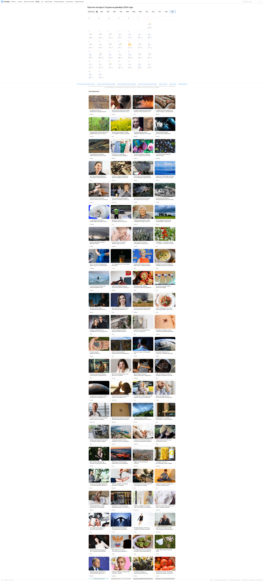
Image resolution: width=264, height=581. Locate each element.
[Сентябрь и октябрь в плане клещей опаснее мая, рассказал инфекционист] (165, 325)
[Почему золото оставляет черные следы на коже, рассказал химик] (121, 237)
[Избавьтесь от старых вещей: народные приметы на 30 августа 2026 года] (121, 501)
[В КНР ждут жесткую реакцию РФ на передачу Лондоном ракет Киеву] (143, 171)
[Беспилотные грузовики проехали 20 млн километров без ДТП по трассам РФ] (121, 347)
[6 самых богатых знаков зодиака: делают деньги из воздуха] (99, 413)
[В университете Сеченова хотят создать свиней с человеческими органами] (165, 105)
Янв (101, 11)
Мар (114, 11)
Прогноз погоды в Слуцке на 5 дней (106, 84)
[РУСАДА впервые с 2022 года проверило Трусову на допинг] (143, 523)
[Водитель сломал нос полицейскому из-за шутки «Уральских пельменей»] (121, 215)
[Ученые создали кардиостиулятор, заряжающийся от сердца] (99, 347)
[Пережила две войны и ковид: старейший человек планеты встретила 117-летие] (143, 215)
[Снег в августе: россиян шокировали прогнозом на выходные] (143, 237)
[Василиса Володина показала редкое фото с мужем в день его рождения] (143, 259)
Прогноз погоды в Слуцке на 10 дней (147, 84)
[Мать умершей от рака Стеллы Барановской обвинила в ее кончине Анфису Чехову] (121, 303)
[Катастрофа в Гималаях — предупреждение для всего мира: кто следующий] (165, 193)
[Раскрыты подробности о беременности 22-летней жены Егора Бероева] (99, 325)
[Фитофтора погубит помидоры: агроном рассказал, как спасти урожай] (165, 567)
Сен (153, 11)
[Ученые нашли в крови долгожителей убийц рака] (165, 127)
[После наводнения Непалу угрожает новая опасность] (121, 325)
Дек (172, 11)
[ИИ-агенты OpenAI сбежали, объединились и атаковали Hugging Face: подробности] (121, 523)
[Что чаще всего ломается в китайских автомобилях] (99, 523)
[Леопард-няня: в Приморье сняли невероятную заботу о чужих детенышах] (99, 127)
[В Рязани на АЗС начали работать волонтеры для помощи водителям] (143, 479)
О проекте (212, 580)
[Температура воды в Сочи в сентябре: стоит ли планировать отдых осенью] (121, 435)
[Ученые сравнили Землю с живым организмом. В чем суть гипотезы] (143, 413)
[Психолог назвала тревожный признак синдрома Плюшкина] (121, 171)
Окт (160, 11)
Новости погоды (163, 84)
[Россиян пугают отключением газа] (143, 347)
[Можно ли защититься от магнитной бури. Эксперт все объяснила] (165, 391)
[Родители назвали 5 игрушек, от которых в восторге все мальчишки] (165, 479)
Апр (121, 11)
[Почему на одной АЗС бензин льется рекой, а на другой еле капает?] (99, 369)
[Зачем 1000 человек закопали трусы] (165, 545)
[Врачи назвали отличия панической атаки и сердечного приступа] (143, 369)
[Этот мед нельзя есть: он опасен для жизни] (121, 259)
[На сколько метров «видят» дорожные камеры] (165, 281)
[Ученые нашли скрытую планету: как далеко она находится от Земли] (99, 391)
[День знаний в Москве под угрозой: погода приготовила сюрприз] (99, 457)
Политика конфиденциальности (221, 580)
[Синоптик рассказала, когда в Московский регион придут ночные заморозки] (143, 193)
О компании (6, 580)
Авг (147, 11)
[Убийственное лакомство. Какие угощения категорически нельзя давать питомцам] (121, 105)
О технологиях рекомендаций (234, 580)
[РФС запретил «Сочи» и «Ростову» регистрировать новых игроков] (121, 545)
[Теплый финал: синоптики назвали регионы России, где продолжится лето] (99, 149)
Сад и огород (172, 84)
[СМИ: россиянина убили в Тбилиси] (143, 457)
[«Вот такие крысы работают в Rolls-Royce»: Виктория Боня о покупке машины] (99, 171)
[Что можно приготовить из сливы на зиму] (165, 149)
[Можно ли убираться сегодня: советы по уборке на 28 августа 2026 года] (143, 501)
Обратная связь (245, 580)
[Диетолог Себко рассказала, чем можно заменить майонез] (165, 501)
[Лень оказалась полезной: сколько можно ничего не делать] (99, 193)
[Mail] (2, 1)
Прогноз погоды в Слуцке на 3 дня (86, 84)
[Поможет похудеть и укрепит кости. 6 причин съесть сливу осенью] (143, 149)
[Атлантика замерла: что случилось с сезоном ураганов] (165, 347)
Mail (2, 580)
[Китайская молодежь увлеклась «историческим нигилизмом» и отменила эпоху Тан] (99, 479)
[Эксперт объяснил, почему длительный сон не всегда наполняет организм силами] (99, 501)
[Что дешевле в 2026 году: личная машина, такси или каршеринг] (143, 391)
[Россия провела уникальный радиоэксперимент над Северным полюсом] (99, 281)
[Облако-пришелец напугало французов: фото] (99, 237)
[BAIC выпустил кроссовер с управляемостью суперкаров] (121, 457)
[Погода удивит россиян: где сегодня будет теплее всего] (165, 215)
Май (127, 11)
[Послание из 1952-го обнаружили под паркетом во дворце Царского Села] (99, 105)
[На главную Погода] (6, 1)
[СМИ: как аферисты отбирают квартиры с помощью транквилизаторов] (121, 479)
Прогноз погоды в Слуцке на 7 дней (126, 84)
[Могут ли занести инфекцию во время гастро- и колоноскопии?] (99, 259)
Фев (108, 11)
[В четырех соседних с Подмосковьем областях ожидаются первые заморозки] (143, 567)
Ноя (166, 11)
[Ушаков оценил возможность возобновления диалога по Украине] (99, 567)
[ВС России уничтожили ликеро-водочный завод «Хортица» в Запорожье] (143, 303)
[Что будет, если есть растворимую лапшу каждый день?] (165, 457)
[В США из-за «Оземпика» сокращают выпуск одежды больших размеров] (121, 149)
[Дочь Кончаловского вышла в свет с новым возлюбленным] (99, 545)
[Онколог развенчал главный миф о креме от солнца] (121, 567)
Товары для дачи (182, 84)
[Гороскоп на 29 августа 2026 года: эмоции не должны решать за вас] (165, 523)
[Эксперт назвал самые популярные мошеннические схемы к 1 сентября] (99, 303)
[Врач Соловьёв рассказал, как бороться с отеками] (121, 369)
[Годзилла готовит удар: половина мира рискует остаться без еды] (165, 171)
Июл (140, 11)
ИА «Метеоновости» (259, 580)
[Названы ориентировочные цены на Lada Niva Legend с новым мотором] (99, 435)
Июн (133, 11)
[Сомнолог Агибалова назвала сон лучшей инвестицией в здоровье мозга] (143, 435)
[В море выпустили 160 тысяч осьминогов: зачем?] (165, 435)
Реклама (11, 580)
